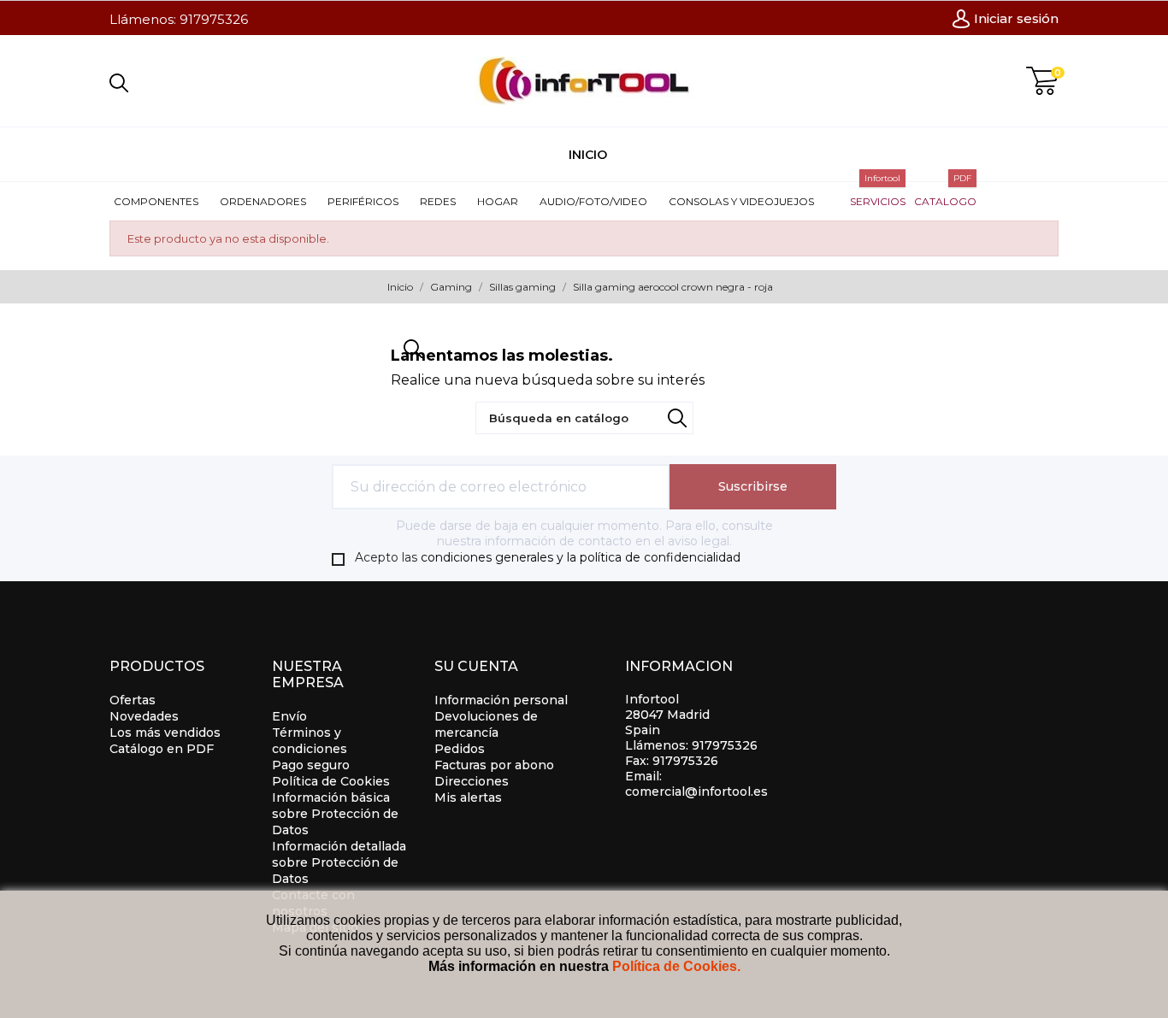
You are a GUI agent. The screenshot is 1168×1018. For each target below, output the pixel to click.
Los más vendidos (165, 732)
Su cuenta (476, 666)
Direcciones (471, 781)
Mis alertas (468, 797)
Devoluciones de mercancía (486, 724)
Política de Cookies (331, 781)
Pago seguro (311, 765)
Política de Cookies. (676, 966)
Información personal (501, 700)
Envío (289, 716)
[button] (162, 201)
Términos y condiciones (309, 740)
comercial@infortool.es (696, 791)
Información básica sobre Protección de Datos (335, 814)
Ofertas (132, 700)
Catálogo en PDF (161, 748)
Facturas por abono (494, 765)
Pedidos (459, 748)
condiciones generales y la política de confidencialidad (580, 557)
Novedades (144, 716)
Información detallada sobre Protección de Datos (339, 862)
